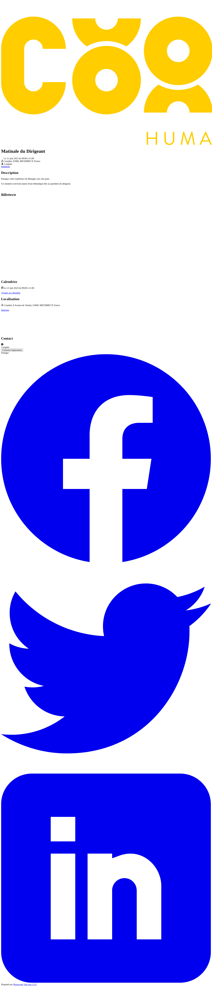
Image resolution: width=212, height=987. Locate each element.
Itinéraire (5, 310)
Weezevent (18, 984)
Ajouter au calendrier (10, 293)
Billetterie (5, 166)
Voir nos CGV (30, 984)
